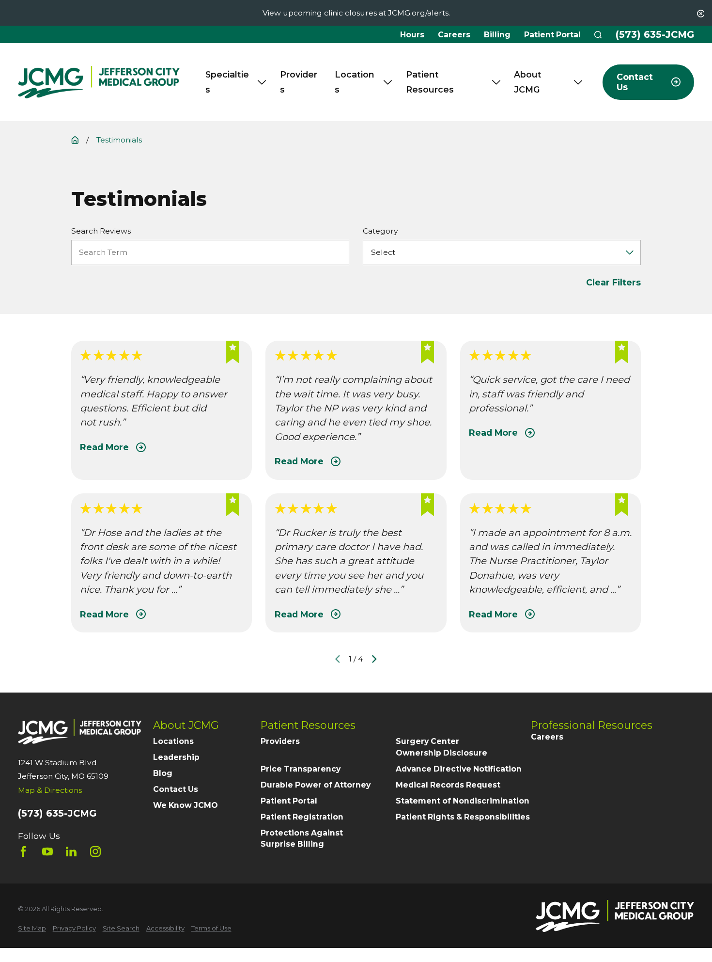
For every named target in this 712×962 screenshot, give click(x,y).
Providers (280, 741)
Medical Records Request (448, 784)
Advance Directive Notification (459, 768)
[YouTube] (47, 851)
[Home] (99, 82)
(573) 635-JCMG (655, 35)
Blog (162, 773)
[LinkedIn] (71, 851)
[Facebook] (23, 851)
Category (380, 231)
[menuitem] (32, 928)
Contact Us (175, 789)
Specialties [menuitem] (227, 82)
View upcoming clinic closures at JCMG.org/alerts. (356, 12)
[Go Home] (75, 140)
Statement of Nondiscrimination (462, 800)
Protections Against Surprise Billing (302, 838)
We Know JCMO (185, 805)
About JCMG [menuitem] (528, 82)
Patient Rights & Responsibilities (463, 816)
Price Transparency (301, 768)
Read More (104, 447)
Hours (412, 34)
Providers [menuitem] (298, 82)
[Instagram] (95, 851)
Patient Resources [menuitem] (430, 82)
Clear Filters (613, 282)
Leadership (176, 757)
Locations (173, 741)
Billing (497, 34)
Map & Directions (50, 790)
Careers (454, 34)
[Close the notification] (701, 13)
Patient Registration (302, 816)
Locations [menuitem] (354, 82)
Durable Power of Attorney (316, 784)
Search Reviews (101, 231)
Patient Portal (552, 34)
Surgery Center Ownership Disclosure (441, 747)
